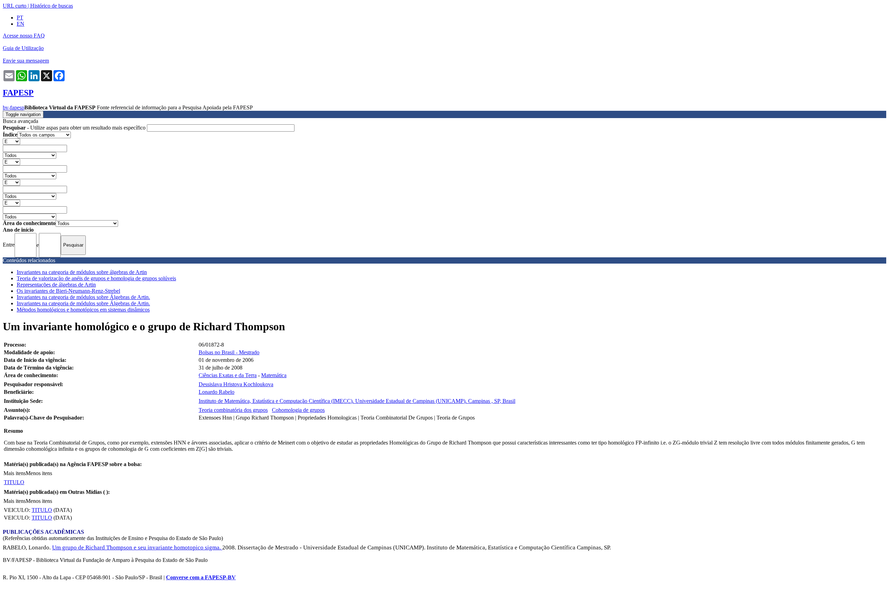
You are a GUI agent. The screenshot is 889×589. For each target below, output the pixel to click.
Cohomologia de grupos (298, 410)
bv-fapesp (13, 107)
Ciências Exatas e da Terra (228, 375)
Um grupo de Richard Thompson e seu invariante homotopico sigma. (137, 547)
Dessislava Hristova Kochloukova (236, 384)
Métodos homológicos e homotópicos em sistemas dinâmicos (83, 310)
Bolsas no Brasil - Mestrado (229, 352)
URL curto (14, 6)
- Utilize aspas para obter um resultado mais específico (75, 128)
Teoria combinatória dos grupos (233, 410)
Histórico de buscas (51, 6)
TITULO (14, 482)
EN (20, 24)
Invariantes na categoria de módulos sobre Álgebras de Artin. (83, 297)
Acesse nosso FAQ (24, 36)
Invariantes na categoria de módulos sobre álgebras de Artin (82, 272)
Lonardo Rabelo (216, 392)
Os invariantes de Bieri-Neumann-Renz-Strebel (68, 291)
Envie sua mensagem (26, 61)
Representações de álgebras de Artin (56, 285)
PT (20, 17)
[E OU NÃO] (11, 141)
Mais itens (14, 473)
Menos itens (39, 473)
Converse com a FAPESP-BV (201, 577)
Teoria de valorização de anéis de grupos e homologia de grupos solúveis (96, 278)
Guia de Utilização (23, 48)
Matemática (273, 375)
